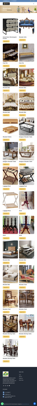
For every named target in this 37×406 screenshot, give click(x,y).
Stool (20, 210)
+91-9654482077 (7, 392)
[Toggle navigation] (33, 3)
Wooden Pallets (7, 137)
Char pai (5, 63)
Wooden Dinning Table (9, 333)
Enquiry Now (6, 41)
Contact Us (21, 378)
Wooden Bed (6, 87)
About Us (20, 376)
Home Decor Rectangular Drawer (10, 37)
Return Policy (21, 380)
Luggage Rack (7, 186)
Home (5, 10)
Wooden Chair (23, 284)
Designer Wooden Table (25, 137)
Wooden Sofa (22, 37)
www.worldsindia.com (25, 404)
